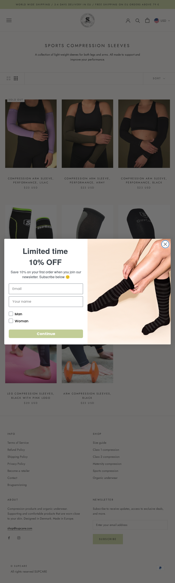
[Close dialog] (165, 244)
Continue (46, 333)
